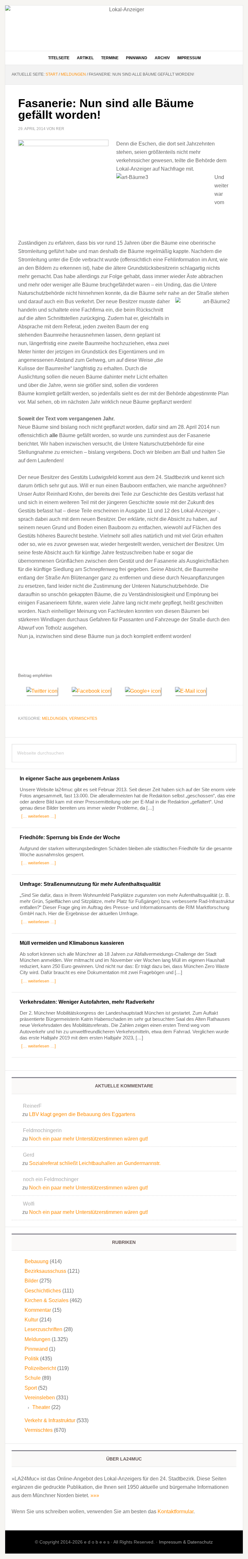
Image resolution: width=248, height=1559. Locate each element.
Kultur (31, 1319)
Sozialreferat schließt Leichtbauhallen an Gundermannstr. (94, 1163)
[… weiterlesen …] (38, 816)
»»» (94, 1495)
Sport (31, 1388)
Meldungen (54, 718)
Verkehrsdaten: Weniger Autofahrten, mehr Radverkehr (87, 1002)
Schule (33, 1378)
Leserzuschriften (43, 1329)
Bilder (31, 1280)
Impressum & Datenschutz (186, 1542)
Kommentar (38, 1310)
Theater (41, 1407)
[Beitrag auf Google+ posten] (146, 691)
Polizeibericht (40, 1368)
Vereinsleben (40, 1397)
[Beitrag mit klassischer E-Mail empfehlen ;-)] (190, 690)
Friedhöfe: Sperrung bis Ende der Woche (70, 837)
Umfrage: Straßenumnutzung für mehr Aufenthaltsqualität (90, 884)
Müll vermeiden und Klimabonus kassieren (72, 943)
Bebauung (36, 1261)
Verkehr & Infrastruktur (50, 1420)
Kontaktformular (175, 1511)
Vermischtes (83, 718)
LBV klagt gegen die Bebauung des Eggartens (82, 1114)
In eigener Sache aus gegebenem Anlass (69, 778)
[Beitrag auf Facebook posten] (94, 691)
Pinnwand (36, 1349)
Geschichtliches (43, 1290)
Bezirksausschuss (45, 1271)
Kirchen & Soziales (46, 1300)
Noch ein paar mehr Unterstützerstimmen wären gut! (88, 1138)
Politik (32, 1358)
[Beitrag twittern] (45, 691)
